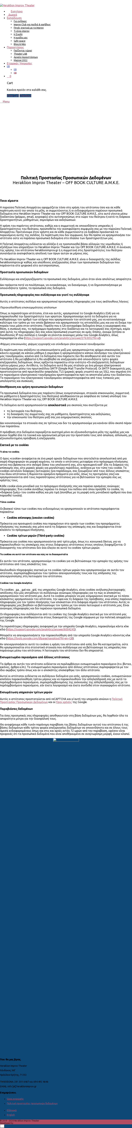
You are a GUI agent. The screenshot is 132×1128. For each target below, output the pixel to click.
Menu (6, 101)
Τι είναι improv (21, 31)
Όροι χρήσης (64, 702)
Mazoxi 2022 (21, 60)
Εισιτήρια (17, 11)
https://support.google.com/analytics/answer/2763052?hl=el (62, 338)
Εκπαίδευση (14, 18)
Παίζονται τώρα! (23, 50)
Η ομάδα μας (21, 37)
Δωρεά (12, 14)
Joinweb (18, 1123)
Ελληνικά (12, 1110)
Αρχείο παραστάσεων (26, 57)
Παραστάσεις (15, 47)
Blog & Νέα (20, 44)
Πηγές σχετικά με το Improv (29, 27)
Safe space (19, 41)
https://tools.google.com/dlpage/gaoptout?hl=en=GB (40, 638)
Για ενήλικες (20, 21)
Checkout (25, 95)
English (11, 1114)
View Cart (13, 95)
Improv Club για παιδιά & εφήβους (32, 24)
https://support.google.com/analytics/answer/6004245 (41, 629)
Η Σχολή (18, 34)
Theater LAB (20, 53)
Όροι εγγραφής (15, 1098)
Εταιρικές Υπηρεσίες (19, 63)
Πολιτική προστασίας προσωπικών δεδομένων (32, 1103)
